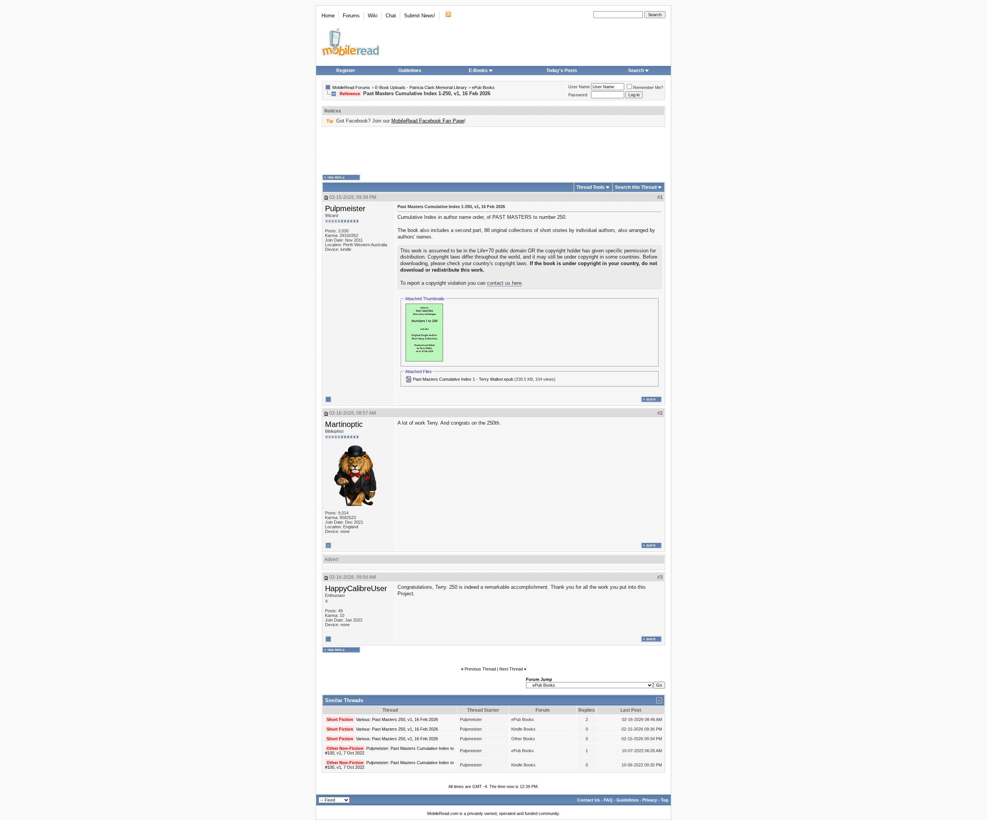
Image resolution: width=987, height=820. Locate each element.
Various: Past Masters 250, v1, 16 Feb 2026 (397, 719)
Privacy (649, 800)
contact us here (504, 283)
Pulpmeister (345, 208)
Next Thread (511, 669)
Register (345, 70)
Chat (391, 15)
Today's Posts (561, 70)
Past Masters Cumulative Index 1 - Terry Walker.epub (463, 379)
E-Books (478, 70)
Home (328, 15)
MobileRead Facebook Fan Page (427, 121)
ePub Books (483, 87)
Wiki (372, 15)
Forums (351, 15)
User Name (579, 86)
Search (636, 70)
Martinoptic (344, 424)
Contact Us (588, 800)
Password (577, 94)
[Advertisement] (493, 150)
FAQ (608, 800)
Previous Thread (480, 669)
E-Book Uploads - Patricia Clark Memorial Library (421, 87)
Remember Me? (648, 87)
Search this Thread (636, 187)
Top (665, 800)
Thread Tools (590, 187)
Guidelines (409, 70)
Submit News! (419, 15)
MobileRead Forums (351, 87)
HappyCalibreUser (356, 588)
